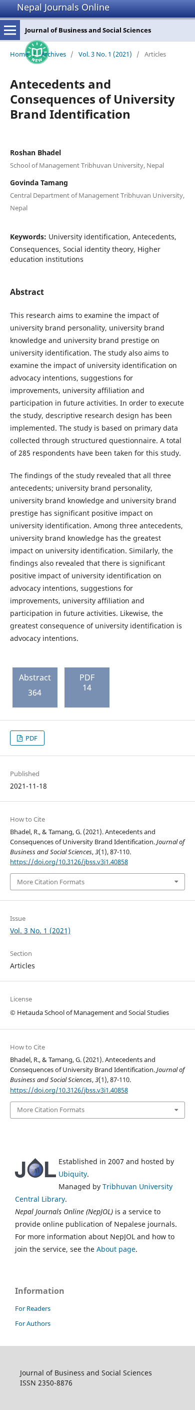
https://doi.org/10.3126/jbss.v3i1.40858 (69, 861)
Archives (53, 54)
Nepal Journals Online (63, 7)
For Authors (32, 1323)
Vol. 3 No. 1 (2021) (105, 54)
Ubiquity (72, 1174)
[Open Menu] (10, 30)
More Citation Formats (50, 881)
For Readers (32, 1308)
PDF (31, 738)
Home (19, 54)
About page (116, 1249)
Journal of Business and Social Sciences (88, 30)
